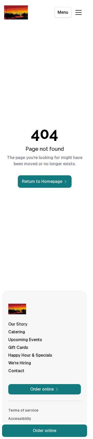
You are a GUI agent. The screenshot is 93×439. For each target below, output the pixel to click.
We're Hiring (19, 363)
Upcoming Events (25, 339)
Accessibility (19, 418)
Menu (63, 12)
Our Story (17, 324)
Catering (16, 332)
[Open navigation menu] (78, 12)
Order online (44, 430)
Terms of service (23, 410)
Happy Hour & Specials (30, 355)
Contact (16, 370)
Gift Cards (18, 347)
